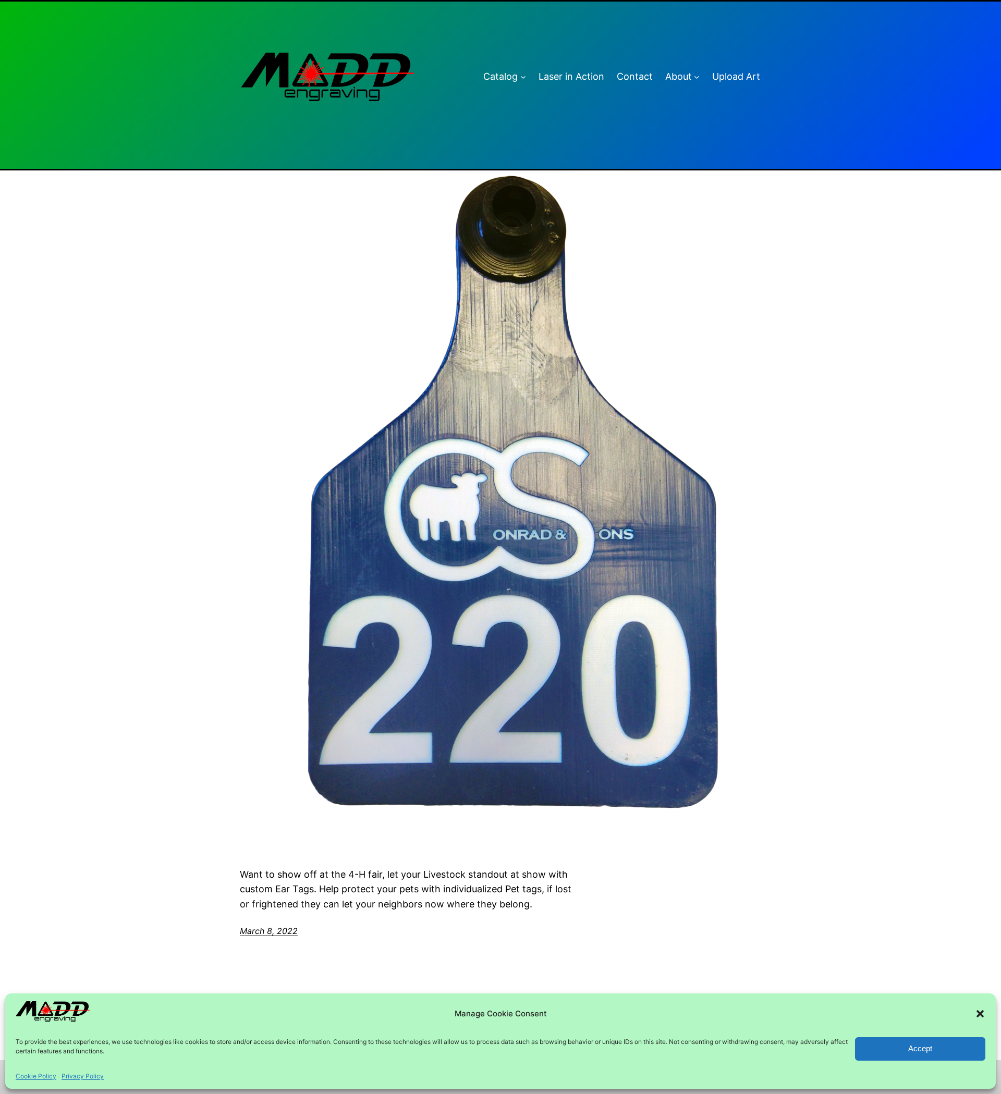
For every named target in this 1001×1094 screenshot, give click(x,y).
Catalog (500, 76)
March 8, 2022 (269, 931)
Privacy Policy (83, 1076)
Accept (920, 1048)
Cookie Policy (36, 1076)
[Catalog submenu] (523, 77)
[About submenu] (697, 77)
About (678, 76)
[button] (980, 1014)
